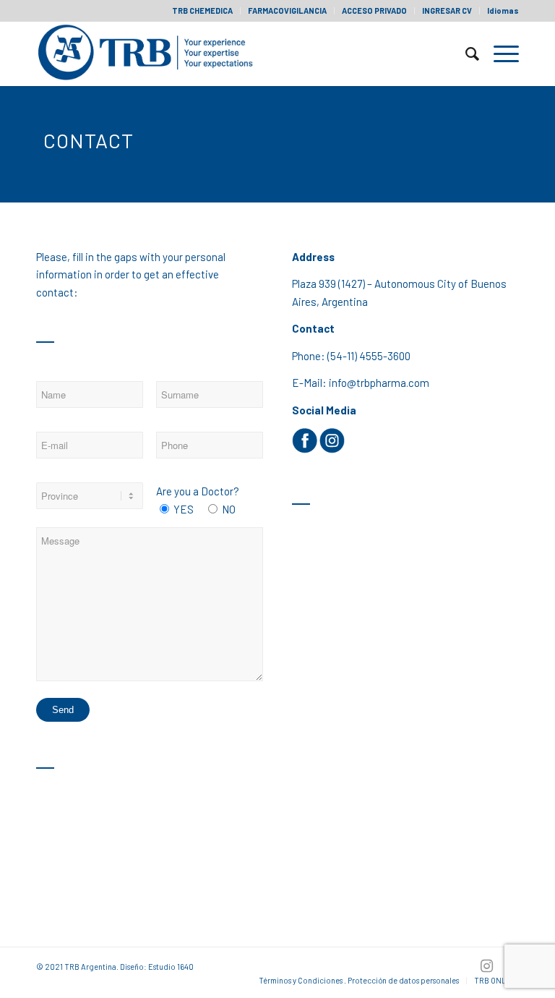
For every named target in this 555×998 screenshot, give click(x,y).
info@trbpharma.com (379, 382)
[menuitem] (203, 10)
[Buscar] (465, 53)
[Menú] (499, 53)
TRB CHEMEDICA (202, 10)
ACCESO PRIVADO (374, 10)
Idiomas (503, 10)
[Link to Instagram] (486, 965)
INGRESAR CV (447, 10)
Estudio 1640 (171, 966)
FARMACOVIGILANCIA (287, 10)
